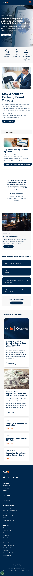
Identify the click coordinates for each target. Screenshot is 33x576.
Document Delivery (9, 520)
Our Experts (6, 500)
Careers (5, 528)
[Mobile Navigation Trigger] (30, 2)
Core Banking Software (10, 508)
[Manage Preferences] (2, 573)
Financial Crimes (8, 515)
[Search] (26, 2)
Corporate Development (10, 553)
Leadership (6, 498)
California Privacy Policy (19, 568)
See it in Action (8, 121)
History (5, 490)
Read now (8, 247)
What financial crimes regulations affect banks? (16, 291)
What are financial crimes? (13, 263)
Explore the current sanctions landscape (18, 164)
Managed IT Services (9, 513)
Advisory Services (8, 518)
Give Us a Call (7, 555)
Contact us (16, 303)
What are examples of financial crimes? (15, 272)
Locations (6, 558)
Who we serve (7, 488)
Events (5, 533)
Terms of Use (22, 570)
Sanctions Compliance (9, 132)
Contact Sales (7, 550)
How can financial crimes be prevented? (14, 281)
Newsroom (6, 535)
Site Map (28, 570)
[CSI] (5, 2)
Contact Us (6, 35)
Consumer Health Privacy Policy (10, 570)
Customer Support (8, 545)
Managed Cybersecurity (10, 510)
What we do (6, 485)
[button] (31, 55)
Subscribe (6, 538)
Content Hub (7, 530)
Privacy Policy (10, 568)
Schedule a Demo (8, 548)
